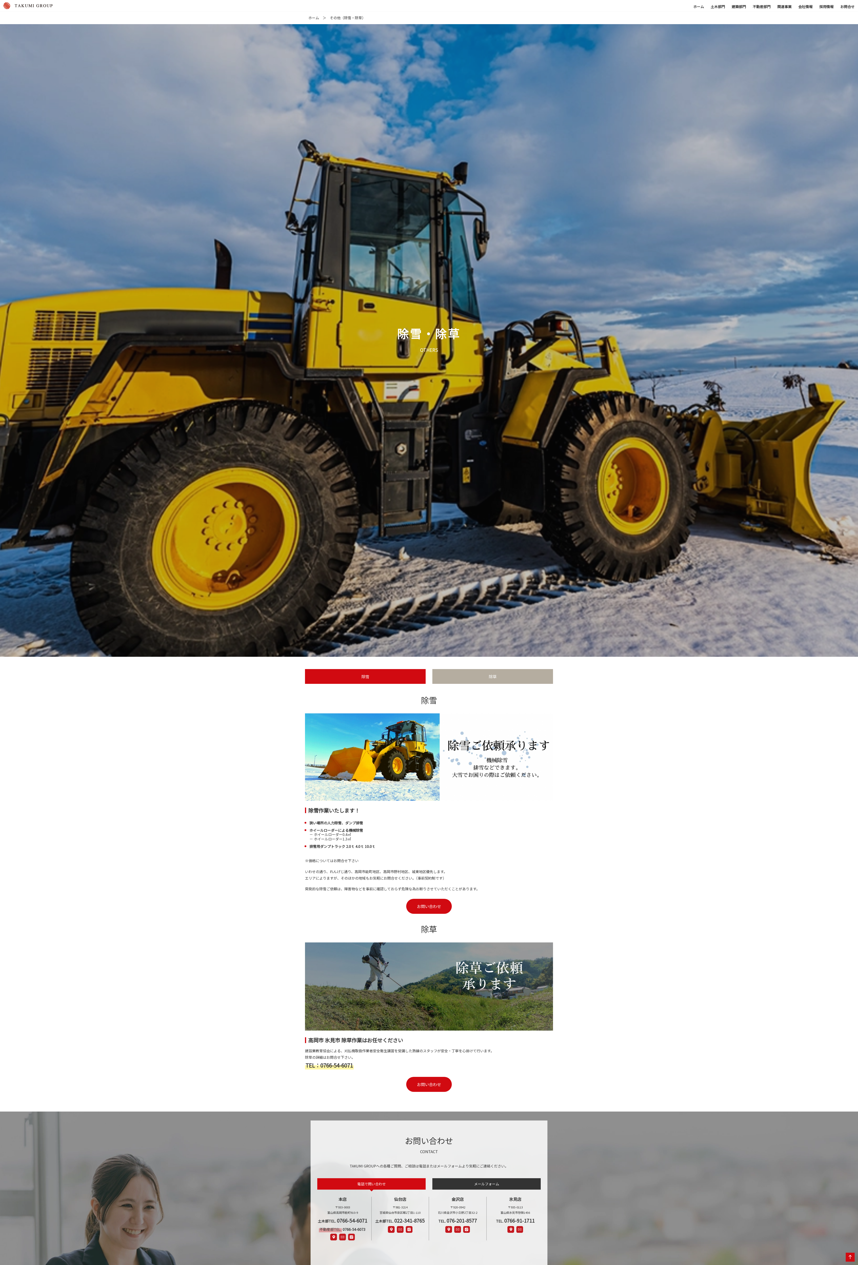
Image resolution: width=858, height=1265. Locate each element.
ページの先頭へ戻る (849, 1261)
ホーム (313, 17)
